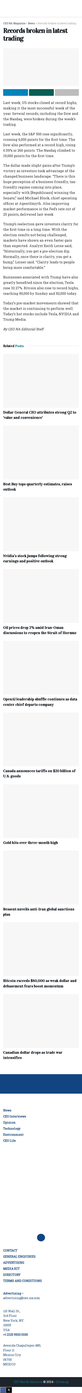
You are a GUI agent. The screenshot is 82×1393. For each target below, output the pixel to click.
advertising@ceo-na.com (21, 1298)
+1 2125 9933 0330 (15, 1335)
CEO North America (28, 1382)
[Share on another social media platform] (67, 92)
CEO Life (9, 1141)
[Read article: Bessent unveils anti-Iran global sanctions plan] (41, 877)
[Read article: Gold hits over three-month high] (41, 811)
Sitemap (62, 1382)
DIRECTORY (12, 1275)
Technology (11, 1128)
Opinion (9, 1122)
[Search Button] (77, 8)
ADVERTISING (13, 1263)
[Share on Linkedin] (15, 92)
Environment (13, 1135)
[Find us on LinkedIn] (41, 1237)
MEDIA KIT (11, 1269)
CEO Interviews (14, 1116)
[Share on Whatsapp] (41, 92)
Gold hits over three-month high (30, 842)
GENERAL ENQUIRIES (19, 1256)
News (7, 1110)
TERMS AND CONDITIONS (22, 1281)
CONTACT (10, 1250)
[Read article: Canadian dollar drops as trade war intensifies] (41, 1021)
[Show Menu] (5, 8)
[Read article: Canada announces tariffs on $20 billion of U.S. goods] (41, 739)
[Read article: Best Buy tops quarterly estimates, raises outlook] (41, 452)
